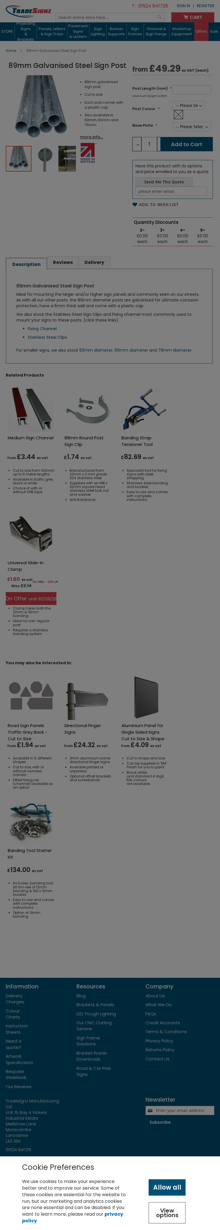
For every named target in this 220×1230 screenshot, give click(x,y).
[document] (110, 1193)
